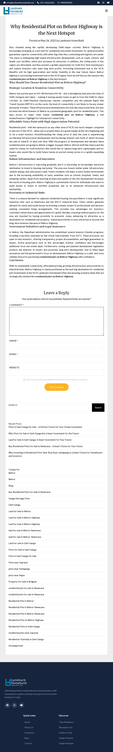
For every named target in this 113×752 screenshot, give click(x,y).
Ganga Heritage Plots (19, 498)
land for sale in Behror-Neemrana (25, 537)
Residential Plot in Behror (21, 601)
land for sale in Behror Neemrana (25, 530)
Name (13, 340)
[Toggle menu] (106, 11)
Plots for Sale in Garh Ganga (22, 549)
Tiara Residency (66, 722)
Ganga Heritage (66, 743)
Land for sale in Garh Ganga (22, 543)
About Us (29, 727)
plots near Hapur (17, 575)
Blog (11, 485)
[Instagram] (103, 2)
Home (27, 722)
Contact (28, 743)
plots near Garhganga (19, 568)
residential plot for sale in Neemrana (26, 588)
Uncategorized (16, 645)
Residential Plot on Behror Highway (26, 620)
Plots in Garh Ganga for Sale (22, 556)
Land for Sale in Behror (20, 511)
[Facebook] (98, 2)
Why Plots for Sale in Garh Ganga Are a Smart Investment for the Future (44, 433)
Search (13, 405)
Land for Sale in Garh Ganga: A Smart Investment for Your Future (40, 439)
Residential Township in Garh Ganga (26, 639)
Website (14, 367)
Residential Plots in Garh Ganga (24, 626)
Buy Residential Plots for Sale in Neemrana (29, 492)
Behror (12, 473)
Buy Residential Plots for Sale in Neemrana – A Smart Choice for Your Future (46, 446)
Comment (16, 304)
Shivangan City (66, 727)
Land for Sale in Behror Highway (24, 517)
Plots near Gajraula (18, 562)
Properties (29, 732)
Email (13, 354)
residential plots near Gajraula (23, 632)
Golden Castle (65, 732)
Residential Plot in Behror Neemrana (26, 607)
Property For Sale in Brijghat (23, 581)
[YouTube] (108, 2)
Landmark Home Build (72, 40)
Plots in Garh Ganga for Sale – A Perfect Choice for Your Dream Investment (45, 427)
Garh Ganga (14, 504)
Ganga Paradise (66, 738)
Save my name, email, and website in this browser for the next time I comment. (57, 380)
